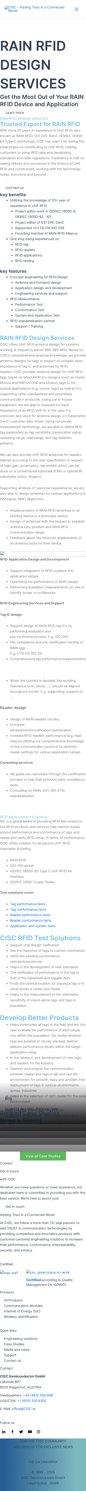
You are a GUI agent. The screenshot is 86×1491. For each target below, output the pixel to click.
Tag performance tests (28, 904)
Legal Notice (37, 1483)
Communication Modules (23, 1306)
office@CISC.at (24, 1409)
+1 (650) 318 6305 (31, 1401)
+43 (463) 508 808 (38, 1395)
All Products (13, 1300)
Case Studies (14, 1344)
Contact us (12, 1361)
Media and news (17, 1350)
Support (10, 1355)
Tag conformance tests (28, 909)
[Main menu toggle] (76, 9)
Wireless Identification (21, 1317)
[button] (43, 1461)
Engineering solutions (21, 1339)
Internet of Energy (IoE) (22, 1311)
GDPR (54, 1483)
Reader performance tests (30, 915)
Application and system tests (32, 926)
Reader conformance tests (30, 920)
